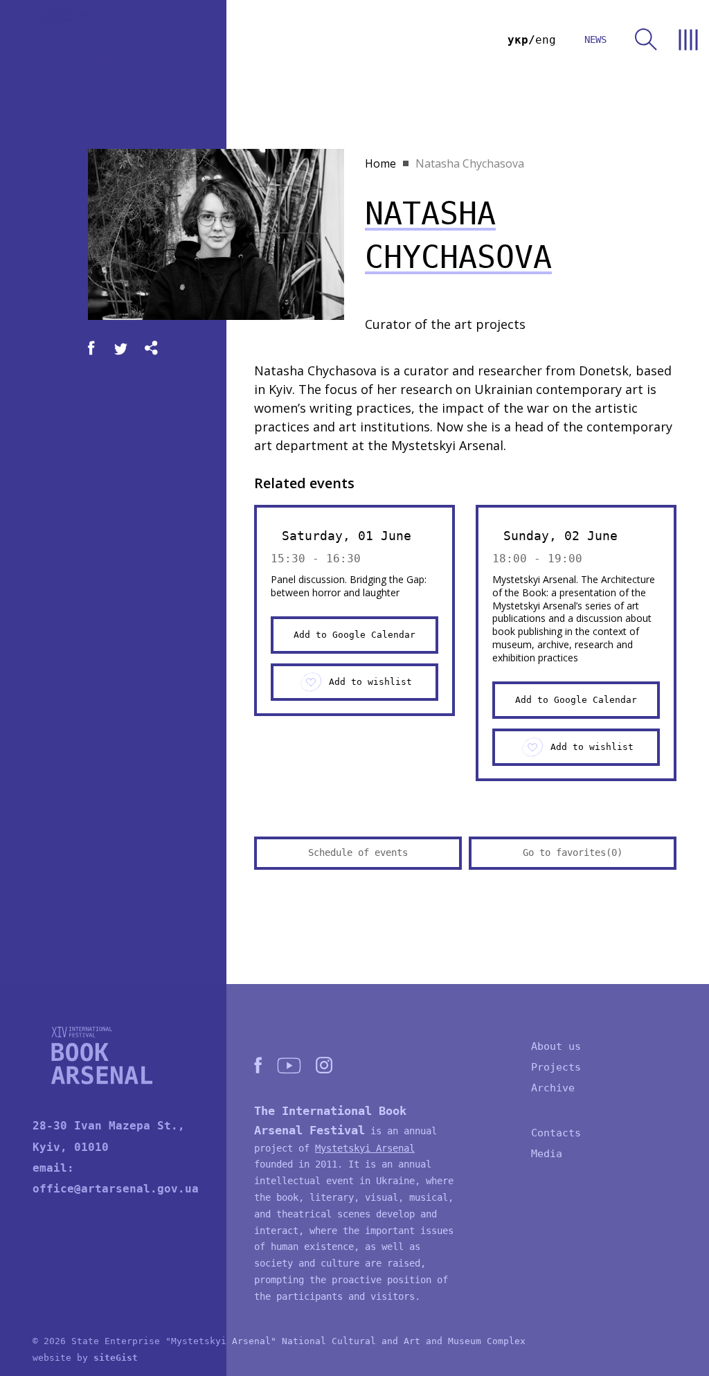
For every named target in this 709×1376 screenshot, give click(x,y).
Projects (556, 1067)
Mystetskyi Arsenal (365, 1148)
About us (556, 1046)
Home (380, 163)
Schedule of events (358, 852)
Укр (518, 39)
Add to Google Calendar (354, 634)
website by (85, 1357)
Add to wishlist (370, 682)
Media (546, 1153)
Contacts (556, 1133)
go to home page (79, 40)
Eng (545, 39)
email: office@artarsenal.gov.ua (116, 1178)
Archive (553, 1088)
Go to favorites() (572, 852)
